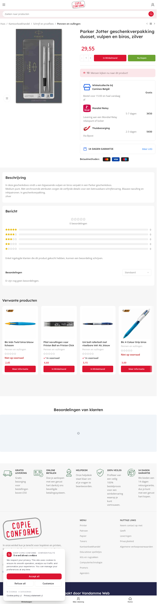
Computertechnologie (91, 586)
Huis (2, 23)
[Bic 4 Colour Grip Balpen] (136, 323)
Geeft (123, 554)
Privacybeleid (127, 565)
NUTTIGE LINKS (128, 544)
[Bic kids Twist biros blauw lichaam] (20, 323)
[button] (59, 369)
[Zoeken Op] (151, 14)
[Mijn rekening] (153, 5)
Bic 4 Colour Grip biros (133, 342)
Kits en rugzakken (89, 581)
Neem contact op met (131, 549)
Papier (83, 560)
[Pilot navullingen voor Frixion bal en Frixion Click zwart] (59, 323)
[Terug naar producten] (151, 24)
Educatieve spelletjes (91, 576)
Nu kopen (141, 58)
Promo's (84, 592)
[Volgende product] (154, 24)
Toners (83, 565)
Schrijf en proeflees (43, 23)
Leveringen (126, 560)
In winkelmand (110, 58)
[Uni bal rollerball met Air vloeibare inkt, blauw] (97, 323)
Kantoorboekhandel (19, 23)
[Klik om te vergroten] (7, 98)
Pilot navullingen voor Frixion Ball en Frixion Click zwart (58, 345)
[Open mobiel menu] (4, 5)
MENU (83, 544)
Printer (83, 549)
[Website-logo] (78, 4)
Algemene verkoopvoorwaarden (136, 570)
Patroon (84, 554)
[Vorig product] (147, 24)
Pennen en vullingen (69, 23)
